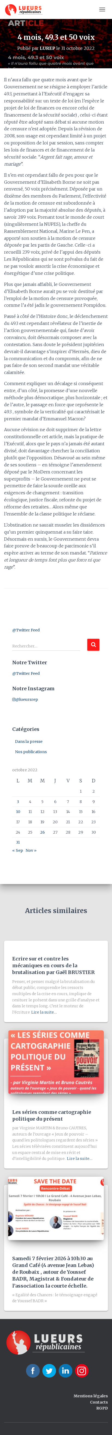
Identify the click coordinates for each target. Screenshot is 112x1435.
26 (42, 832)
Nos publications (31, 751)
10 (18, 811)
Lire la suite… (44, 1012)
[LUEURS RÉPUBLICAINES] (25, 9)
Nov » (31, 850)
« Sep (17, 850)
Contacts (99, 1402)
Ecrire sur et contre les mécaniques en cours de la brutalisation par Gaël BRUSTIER (53, 965)
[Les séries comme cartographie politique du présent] (56, 1061)
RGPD (102, 1408)
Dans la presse (28, 741)
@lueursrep (26, 699)
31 (18, 842)
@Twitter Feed (26, 630)
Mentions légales (91, 1396)
